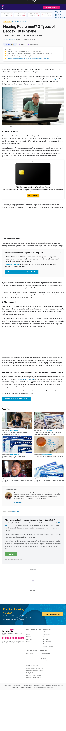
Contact (28, 641)
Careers (28, 634)
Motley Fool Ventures (31, 672)
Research (28, 636)
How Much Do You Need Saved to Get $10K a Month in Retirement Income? (15, 433)
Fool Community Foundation (33, 675)
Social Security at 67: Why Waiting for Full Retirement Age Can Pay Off (14, 457)
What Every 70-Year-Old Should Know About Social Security (49, 480)
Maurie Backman (10, 40)
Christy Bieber (14, 430)
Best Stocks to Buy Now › (51, 7)
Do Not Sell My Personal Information (43, 687)
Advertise (28, 644)
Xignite (14, 642)
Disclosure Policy (27, 685)
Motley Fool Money (48, 646)
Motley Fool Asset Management (34, 668)
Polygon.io (20, 642)
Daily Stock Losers (60, 17)
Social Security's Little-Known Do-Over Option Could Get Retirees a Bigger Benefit (47, 433)
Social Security (51, 79)
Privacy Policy (17, 685)
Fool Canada (29, 656)
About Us (28, 632)
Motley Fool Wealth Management (34, 670)
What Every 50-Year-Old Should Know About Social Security (17, 480)
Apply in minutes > (33, 195)
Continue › (10, 554)
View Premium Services (52, 614)
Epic (44, 636)
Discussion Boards (44, 656)
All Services (46, 632)
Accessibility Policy (39, 685)
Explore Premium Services (19, 21)
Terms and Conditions (26, 687)
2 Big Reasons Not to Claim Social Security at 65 (48, 456)
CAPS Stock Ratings (45, 653)
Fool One (45, 644)
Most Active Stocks (58, 12)
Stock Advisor (46, 634)
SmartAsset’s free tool (12, 264)
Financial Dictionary (45, 660)
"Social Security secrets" (26, 379)
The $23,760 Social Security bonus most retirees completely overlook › (28, 58)
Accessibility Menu (33, 1)
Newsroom (29, 639)
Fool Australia (29, 653)
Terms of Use (7, 685)
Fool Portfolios (47, 641)
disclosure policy (15, 511)
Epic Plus (45, 639)
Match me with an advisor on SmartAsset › (21, 272)
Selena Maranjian (47, 454)
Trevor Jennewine (47, 430)
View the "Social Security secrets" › (16, 399)
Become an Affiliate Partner (33, 677)
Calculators (43, 658)
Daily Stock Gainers (58, 15)
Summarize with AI (35, 44)
